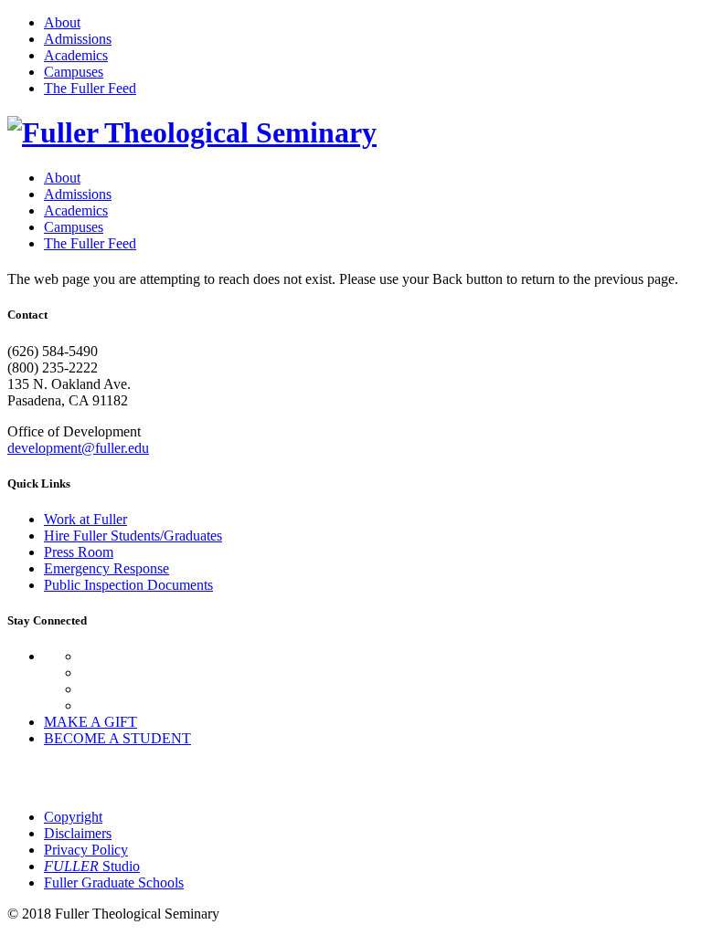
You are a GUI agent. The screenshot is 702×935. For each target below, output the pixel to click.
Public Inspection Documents (128, 585)
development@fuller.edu (78, 448)
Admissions (78, 39)
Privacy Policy (86, 849)
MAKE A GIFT (90, 722)
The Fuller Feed (90, 88)
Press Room (78, 552)
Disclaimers (78, 833)
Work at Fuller (85, 519)
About (62, 22)
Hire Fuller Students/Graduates (133, 535)
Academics (76, 55)
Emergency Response (106, 568)
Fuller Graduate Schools (114, 882)
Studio (92, 866)
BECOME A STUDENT (117, 738)
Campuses (73, 71)
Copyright (73, 817)
